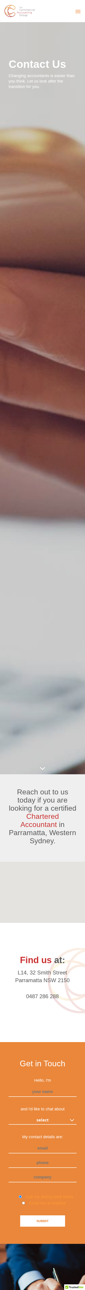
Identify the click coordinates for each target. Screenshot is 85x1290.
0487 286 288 (42, 996)
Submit (42, 1221)
